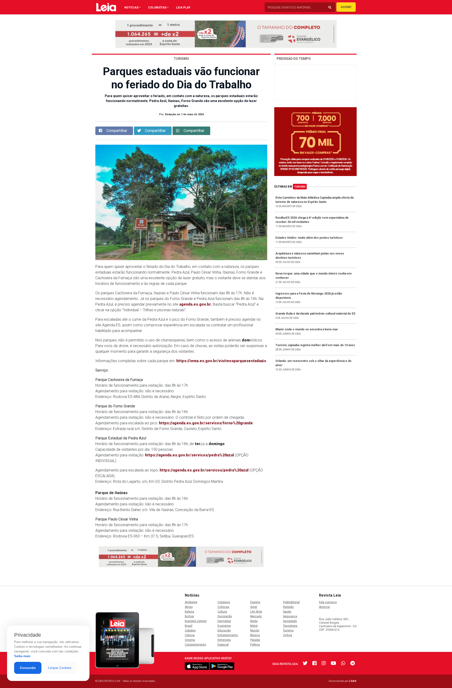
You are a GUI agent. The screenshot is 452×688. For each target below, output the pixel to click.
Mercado (256, 616)
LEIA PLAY (183, 7)
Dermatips (224, 621)
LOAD (353, 681)
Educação (224, 630)
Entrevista (224, 640)
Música (255, 635)
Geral (253, 607)
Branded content (196, 621)
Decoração (225, 616)
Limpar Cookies (59, 668)
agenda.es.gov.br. (195, 304)
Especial (223, 644)
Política (255, 644)
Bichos (189, 616)
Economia (224, 625)
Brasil (188, 625)
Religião (288, 607)
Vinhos (287, 635)
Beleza (189, 611)
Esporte (255, 602)
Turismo (300, 186)
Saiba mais (22, 656)
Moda (254, 621)
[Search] (330, 7)
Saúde (287, 611)
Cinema (190, 640)
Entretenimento (228, 635)
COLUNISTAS (157, 7)
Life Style (256, 611)
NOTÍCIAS (131, 7)
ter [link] (197, 444)
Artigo (189, 607)
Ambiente (191, 602)
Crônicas (223, 607)
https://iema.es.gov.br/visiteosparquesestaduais (221, 361)
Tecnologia (290, 625)
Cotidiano (224, 602)
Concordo (28, 668)
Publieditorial (291, 602)
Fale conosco (328, 602)
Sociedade (290, 621)
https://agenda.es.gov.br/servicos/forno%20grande (206, 423)
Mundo (254, 630)
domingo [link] (217, 444)
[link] (195, 304)
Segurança (290, 616)
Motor (254, 625)
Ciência (190, 635)
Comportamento (195, 644)
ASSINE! (346, 7)
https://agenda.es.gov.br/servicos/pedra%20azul (189, 455)
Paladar (255, 640)
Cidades (190, 630)
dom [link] (246, 340)
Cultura (222, 611)
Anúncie (324, 607)
